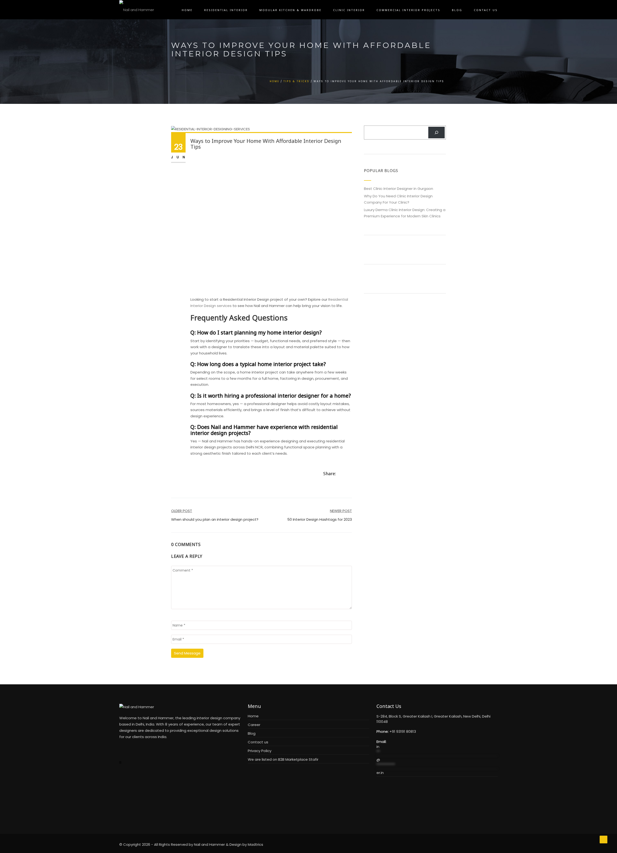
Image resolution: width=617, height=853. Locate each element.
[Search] (436, 132)
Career (254, 724)
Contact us (258, 742)
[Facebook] (339, 474)
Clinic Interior (349, 10)
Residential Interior (226, 10)
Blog (457, 10)
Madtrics (255, 844)
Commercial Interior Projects (408, 10)
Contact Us (486, 10)
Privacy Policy (259, 750)
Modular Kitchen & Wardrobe (290, 10)
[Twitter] (345, 474)
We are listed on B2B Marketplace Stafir (283, 759)
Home (187, 10)
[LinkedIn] (350, 474)
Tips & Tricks (296, 81)
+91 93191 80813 (402, 731)
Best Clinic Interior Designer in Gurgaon (398, 188)
